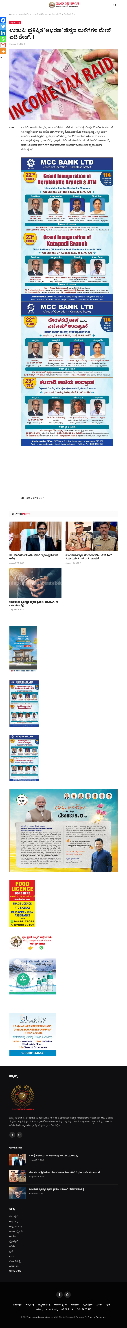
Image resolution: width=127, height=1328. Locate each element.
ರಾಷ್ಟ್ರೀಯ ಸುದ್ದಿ (15, 1226)
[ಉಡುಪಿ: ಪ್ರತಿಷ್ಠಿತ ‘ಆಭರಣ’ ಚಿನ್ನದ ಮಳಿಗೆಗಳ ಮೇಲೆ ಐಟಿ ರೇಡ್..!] (63, 84)
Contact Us (15, 1271)
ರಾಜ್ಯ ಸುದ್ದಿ (13, 1221)
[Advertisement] (71, 468)
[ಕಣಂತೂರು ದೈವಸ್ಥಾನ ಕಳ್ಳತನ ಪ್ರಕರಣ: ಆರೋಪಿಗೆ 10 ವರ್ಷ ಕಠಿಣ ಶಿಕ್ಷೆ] (35, 583)
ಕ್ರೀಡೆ (11, 1251)
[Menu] (13, 5)
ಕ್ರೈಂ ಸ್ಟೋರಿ (13, 1241)
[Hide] (1, 57)
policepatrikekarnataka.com (41, 1317)
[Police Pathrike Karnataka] (63, 5)
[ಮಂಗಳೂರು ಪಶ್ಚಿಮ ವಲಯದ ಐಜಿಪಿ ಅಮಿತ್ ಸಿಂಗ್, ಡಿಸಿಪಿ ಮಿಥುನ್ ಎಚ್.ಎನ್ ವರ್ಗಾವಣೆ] (92, 536)
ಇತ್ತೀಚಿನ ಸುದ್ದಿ (15, 22)
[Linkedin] (3, 33)
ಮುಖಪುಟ (13, 1216)
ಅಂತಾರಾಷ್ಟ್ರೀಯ (16, 1231)
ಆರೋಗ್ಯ (12, 1256)
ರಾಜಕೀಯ (13, 1236)
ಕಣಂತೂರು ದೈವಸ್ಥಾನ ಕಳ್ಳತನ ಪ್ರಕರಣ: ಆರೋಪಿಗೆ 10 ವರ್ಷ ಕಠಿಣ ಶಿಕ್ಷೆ (33, 603)
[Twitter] (3, 26)
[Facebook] (3, 20)
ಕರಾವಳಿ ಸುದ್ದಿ (14, 1261)
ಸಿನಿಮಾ (12, 1246)
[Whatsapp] (3, 39)
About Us (14, 1266)
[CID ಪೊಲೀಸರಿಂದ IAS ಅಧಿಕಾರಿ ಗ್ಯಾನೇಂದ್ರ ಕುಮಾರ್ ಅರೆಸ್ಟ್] (35, 536)
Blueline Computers (97, 1317)
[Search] (114, 5)
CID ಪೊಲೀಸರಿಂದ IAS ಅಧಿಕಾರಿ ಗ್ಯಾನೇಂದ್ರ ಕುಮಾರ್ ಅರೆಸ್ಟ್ (33, 557)
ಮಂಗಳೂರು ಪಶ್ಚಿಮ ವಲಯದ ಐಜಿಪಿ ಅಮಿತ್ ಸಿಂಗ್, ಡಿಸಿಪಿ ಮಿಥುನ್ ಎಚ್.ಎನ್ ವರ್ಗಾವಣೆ (89, 557)
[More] (3, 51)
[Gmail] (3, 45)
